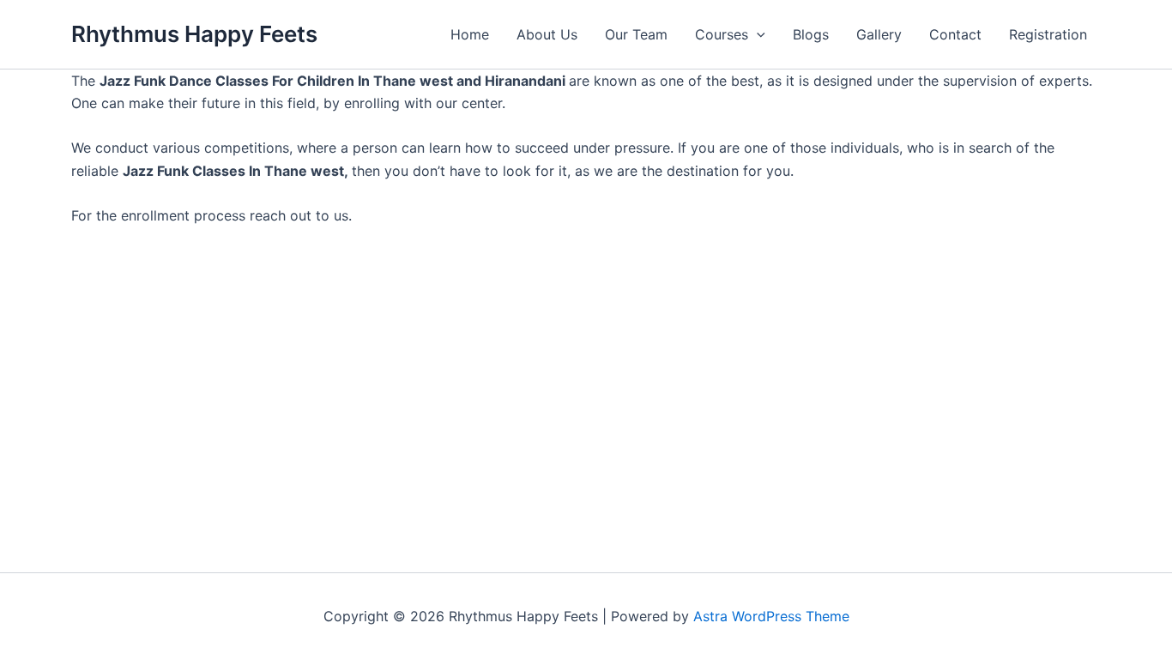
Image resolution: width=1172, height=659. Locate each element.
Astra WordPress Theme (771, 616)
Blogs (811, 34)
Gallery (879, 34)
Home (469, 34)
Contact (955, 34)
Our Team (636, 34)
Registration (1048, 34)
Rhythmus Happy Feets (194, 34)
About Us (547, 34)
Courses (721, 34)
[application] (756, 34)
